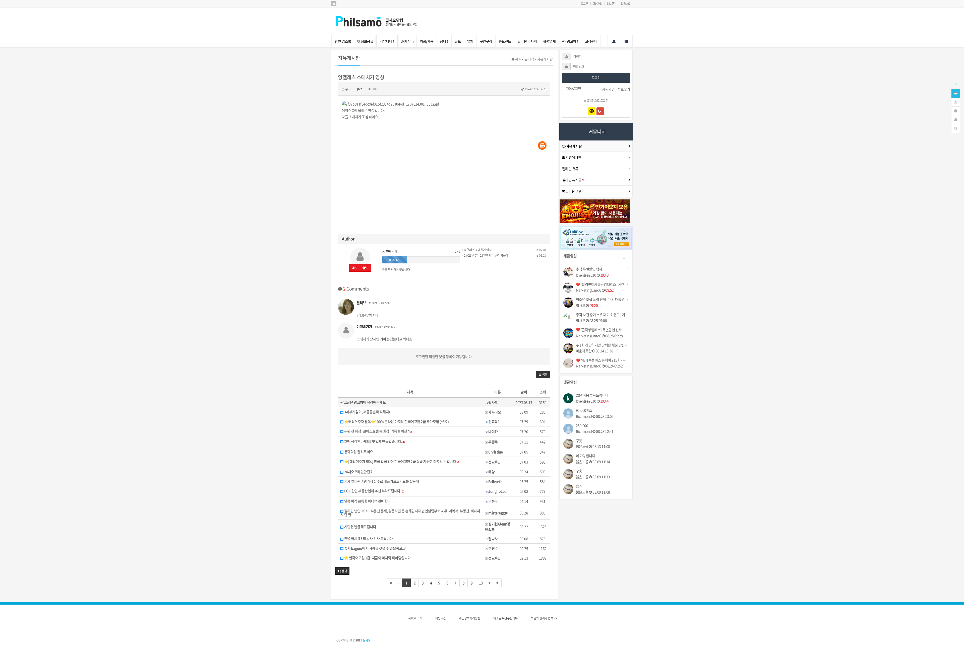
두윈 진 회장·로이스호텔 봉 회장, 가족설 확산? (377, 431)
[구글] (600, 111)
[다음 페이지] (490, 582)
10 (481, 582)
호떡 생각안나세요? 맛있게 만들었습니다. (373, 442)
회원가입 (597, 4)
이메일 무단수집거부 (505, 618)
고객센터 (591, 41)
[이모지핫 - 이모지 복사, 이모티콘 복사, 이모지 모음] (595, 210)
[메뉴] (955, 92)
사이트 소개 (415, 618)
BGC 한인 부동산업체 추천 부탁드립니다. (373, 491)
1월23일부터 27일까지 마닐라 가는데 (485, 255)
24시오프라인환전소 (358, 472)
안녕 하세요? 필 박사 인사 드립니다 (368, 538)
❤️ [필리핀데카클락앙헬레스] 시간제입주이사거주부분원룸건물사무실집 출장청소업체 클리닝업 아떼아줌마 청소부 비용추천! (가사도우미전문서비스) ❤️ (602, 284)
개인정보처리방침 (469, 618)
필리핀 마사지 (527, 41)
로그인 (584, 4)
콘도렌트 (505, 41)
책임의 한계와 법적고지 (544, 618)
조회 (542, 391)
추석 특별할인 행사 (602, 269)
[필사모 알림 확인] (614, 41)
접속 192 (625, 4)
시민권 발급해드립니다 (359, 527)
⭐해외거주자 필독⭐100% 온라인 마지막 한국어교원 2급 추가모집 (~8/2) (396, 421)
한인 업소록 (343, 41)
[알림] (955, 119)
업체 (470, 41)
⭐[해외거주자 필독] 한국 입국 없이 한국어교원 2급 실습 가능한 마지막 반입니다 (401, 462)
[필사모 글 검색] (955, 127)
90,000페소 (584, 410)
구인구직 (486, 41)
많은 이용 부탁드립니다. (593, 395)
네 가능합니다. (586, 456)
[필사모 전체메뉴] (626, 41)
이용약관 (440, 618)
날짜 (524, 391)
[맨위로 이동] (955, 84)
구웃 (579, 441)
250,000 (582, 425)
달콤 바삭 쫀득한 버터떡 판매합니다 (368, 501)
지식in (409, 41)
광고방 (571, 41)
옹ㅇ (579, 486)
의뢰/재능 (427, 41)
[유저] (955, 101)
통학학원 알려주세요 (358, 452)
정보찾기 (611, 4)
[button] (543, 374)
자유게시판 (573, 146)
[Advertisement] (444, 194)
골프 (458, 41)
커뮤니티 (386, 41)
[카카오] (591, 111)
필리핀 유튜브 (572, 168)
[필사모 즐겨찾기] (333, 3)
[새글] (955, 110)
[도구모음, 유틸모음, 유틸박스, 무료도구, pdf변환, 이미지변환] (596, 237)
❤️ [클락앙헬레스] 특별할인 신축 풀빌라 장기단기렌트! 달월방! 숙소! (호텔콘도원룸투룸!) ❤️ (602, 330)
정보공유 (367, 41)
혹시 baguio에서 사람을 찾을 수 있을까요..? (374, 548)
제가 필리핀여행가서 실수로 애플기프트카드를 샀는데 (381, 481)
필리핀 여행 (573, 191)
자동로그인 (573, 89)
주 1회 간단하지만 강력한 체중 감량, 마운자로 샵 (602, 345)
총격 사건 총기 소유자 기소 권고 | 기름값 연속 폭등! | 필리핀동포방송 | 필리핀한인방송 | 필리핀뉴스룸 (602, 315)
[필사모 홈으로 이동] (381, 20)
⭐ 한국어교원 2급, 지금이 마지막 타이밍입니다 (377, 558)
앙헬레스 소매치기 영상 (477, 250)
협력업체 (549, 41)
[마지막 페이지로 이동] (497, 582)
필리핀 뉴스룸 (572, 179)
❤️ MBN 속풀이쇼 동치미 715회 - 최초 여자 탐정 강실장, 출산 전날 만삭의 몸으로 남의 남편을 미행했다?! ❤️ (602, 360)
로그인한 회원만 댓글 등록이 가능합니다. (444, 356)
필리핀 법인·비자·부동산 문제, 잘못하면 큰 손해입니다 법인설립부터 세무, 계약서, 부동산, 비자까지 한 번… (410, 513)
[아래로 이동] (955, 136)
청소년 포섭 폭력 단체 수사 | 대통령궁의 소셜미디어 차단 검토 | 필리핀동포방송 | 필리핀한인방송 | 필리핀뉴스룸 (602, 299)
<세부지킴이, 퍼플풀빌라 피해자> (367, 412)
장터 (443, 41)
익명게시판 (573, 157)
